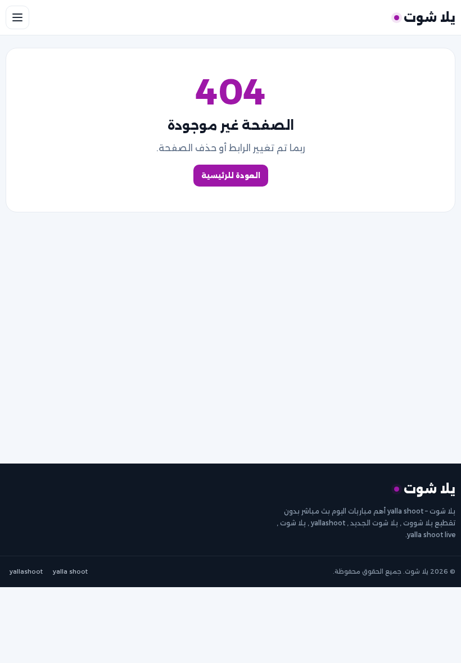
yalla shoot (70, 571)
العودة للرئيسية (230, 175)
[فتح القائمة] (17, 17)
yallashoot (26, 571)
